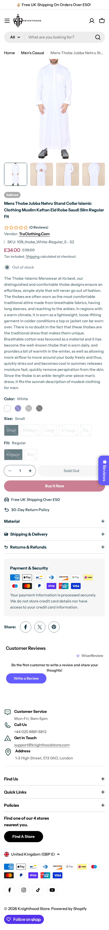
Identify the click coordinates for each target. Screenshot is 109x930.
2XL (87, 432)
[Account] (92, 21)
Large (50, 432)
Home (9, 52)
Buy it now (54, 485)
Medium (31, 432)
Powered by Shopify (69, 908)
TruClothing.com (34, 233)
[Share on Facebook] (25, 627)
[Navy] (18, 408)
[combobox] (54, 37)
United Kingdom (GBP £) (33, 854)
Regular (14, 456)
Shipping (33, 256)
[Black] (39, 408)
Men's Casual (32, 52)
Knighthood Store (33, 908)
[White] (7, 408)
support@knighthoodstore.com (42, 744)
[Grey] (28, 408)
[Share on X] (39, 627)
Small (12, 432)
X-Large (69, 432)
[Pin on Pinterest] (54, 627)
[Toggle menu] (7, 21)
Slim (32, 456)
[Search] (98, 37)
